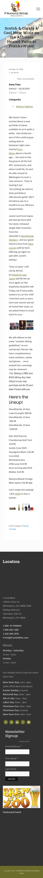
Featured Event (12, 812)
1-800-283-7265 (11, 629)
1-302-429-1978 (11, 633)
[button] (38, 9)
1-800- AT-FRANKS (12, 625)
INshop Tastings (24, 106)
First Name (12, 758)
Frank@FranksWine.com (15, 637)
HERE (18, 493)
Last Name (10, 768)
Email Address (13, 746)
